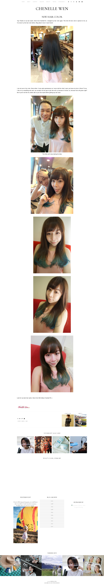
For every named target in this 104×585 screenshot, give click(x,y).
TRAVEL (54, 1)
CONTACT (35, 1)
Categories (61, 1)
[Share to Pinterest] (22, 418)
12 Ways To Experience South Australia (25, 500)
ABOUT (28, 1)
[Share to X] (19, 418)
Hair (26, 421)
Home (23, 1)
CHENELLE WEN (52, 8)
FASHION (42, 1)
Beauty (23, 421)
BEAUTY (48, 1)
